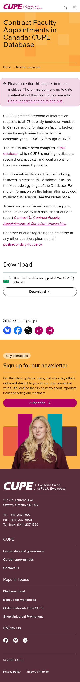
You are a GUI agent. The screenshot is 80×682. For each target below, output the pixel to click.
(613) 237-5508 (21, 519)
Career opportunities (18, 559)
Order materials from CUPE (23, 608)
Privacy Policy (12, 671)
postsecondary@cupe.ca (22, 244)
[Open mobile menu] (74, 7)
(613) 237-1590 (20, 514)
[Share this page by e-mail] (50, 331)
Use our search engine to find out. (35, 100)
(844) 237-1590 (27, 524)
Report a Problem (38, 671)
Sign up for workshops (19, 599)
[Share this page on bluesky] (7, 331)
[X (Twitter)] (25, 639)
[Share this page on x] (28, 331)
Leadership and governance (23, 551)
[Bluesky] (15, 639)
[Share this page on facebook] (18, 331)
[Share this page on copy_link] (39, 331)
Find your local (14, 591)
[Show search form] (65, 7)
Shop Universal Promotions (23, 616)
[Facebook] (5, 639)
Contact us (11, 567)
